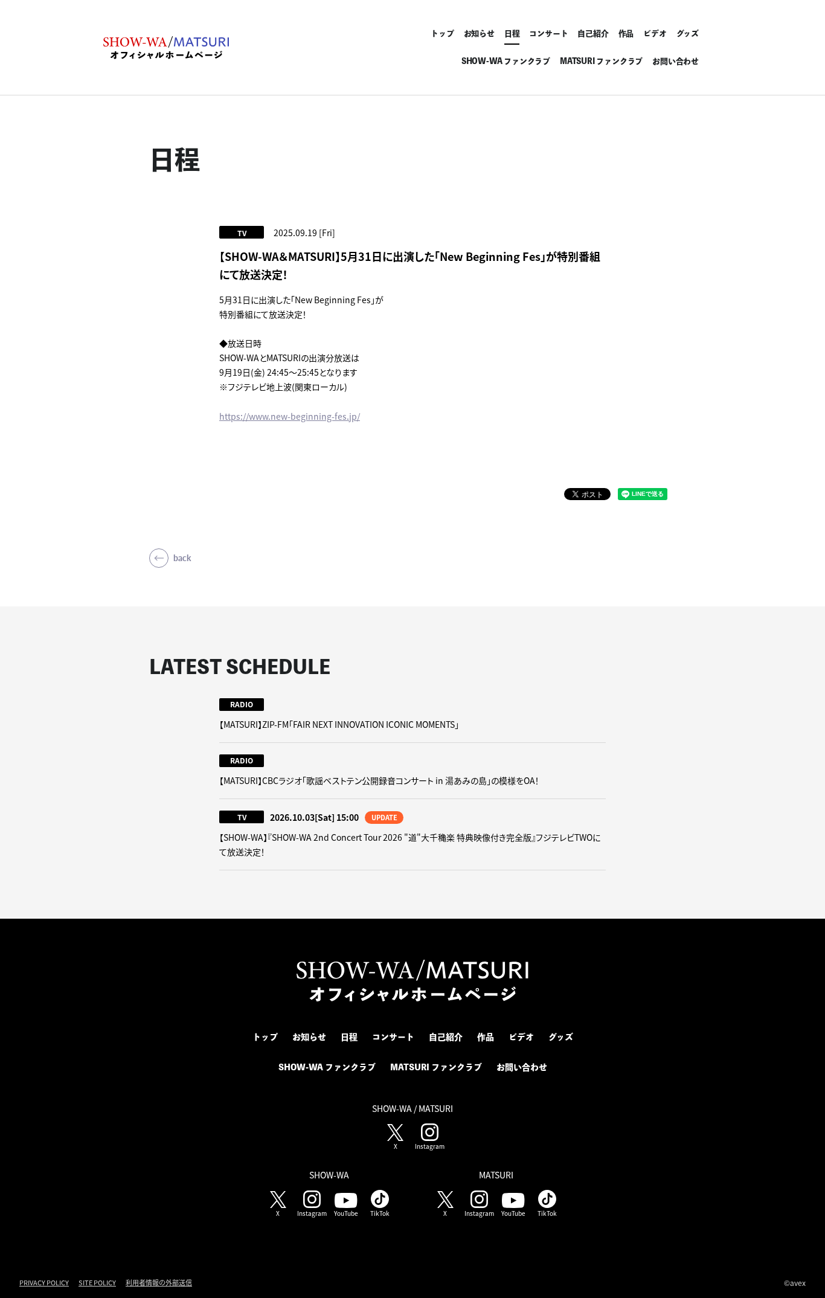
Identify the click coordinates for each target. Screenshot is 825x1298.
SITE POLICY (97, 1282)
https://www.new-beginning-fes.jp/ (289, 416)
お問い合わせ (675, 61)
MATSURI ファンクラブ (601, 61)
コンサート (548, 33)
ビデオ (654, 33)
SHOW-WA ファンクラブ (505, 61)
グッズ (687, 33)
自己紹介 (592, 33)
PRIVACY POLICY (44, 1282)
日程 (512, 33)
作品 (626, 33)
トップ (442, 33)
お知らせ (479, 33)
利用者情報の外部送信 (159, 1282)
